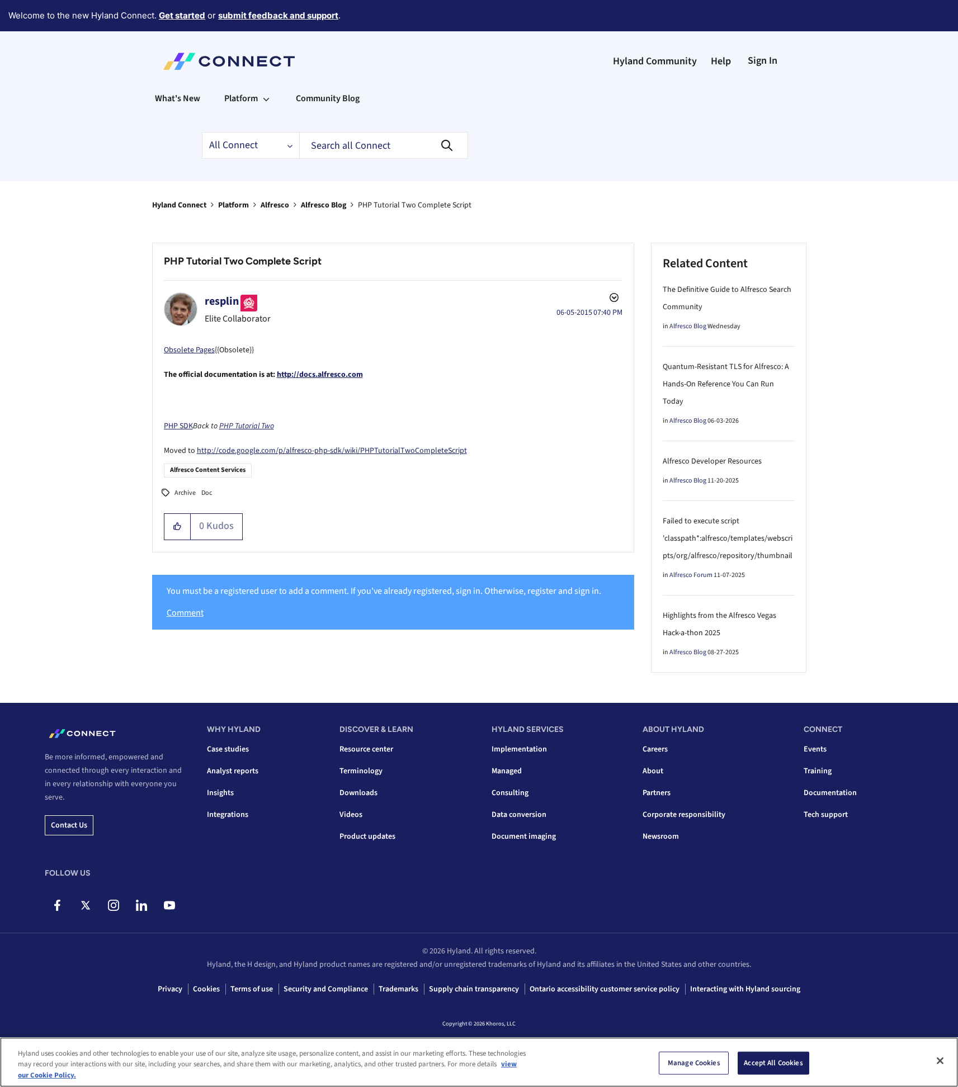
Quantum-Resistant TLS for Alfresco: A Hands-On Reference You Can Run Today (726, 384)
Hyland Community (655, 61)
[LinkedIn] (141, 905)
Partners (657, 792)
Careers (655, 749)
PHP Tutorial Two (246, 426)
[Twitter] (85, 905)
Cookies (206, 989)
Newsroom (661, 836)
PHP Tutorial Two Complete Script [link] (414, 205)
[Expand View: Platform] (266, 98)
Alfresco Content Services (208, 470)
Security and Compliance (326, 989)
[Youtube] (169, 905)
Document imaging (524, 836)
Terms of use (251, 989)
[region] (479, 1062)
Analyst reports (232, 771)
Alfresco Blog (323, 205)
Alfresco (275, 205)
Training (818, 771)
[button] (177, 527)
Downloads (358, 792)
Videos (350, 814)
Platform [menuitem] (241, 98)
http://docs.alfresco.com (320, 374)
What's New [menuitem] (177, 98)
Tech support (826, 814)
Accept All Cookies (773, 1062)
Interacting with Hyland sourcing (745, 989)
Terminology (361, 771)
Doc (206, 493)
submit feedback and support (278, 15)
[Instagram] (113, 905)
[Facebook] (57, 905)
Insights (220, 792)
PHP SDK (178, 426)
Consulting (510, 792)
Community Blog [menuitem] (328, 98)
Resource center (366, 749)
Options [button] (612, 299)
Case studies (228, 749)
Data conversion (519, 814)
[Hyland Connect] (229, 61)
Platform (233, 205)
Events (815, 749)
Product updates (367, 836)
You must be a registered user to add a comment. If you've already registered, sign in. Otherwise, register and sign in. (384, 591)
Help (721, 61)
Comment (185, 613)
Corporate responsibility (684, 814)
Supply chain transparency (474, 989)
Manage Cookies (694, 1062)
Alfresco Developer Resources (712, 461)
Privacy (170, 989)
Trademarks (398, 989)
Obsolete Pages (189, 350)
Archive (185, 493)
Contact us (69, 825)
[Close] (940, 1060)
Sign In (762, 61)
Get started (182, 15)
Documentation (830, 792)
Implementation (519, 749)
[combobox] (383, 145)
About (653, 771)
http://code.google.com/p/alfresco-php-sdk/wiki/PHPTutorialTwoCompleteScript (332, 450)
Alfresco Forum (690, 575)
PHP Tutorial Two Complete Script (243, 261)
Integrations (227, 814)
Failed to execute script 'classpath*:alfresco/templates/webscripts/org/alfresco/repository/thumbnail (727, 538)
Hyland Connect (179, 205)
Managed (507, 771)
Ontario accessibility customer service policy (604, 989)
